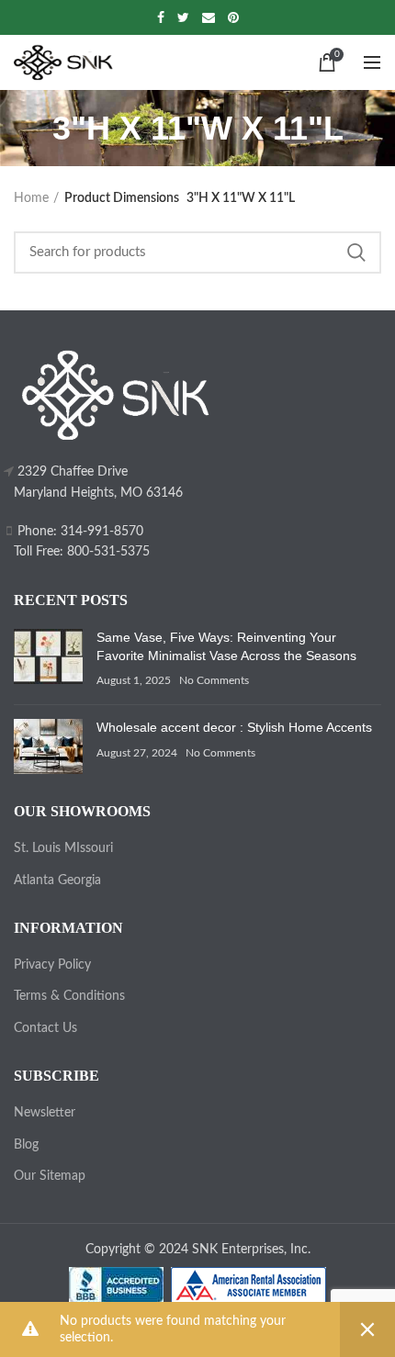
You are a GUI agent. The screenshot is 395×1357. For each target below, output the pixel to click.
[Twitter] (183, 17)
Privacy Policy (52, 965)
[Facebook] (161, 17)
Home (31, 198)
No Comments (214, 680)
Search (356, 252)
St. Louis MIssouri (63, 848)
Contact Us (45, 1028)
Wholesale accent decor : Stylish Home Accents (234, 727)
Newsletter (44, 1112)
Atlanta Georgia (57, 880)
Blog (26, 1144)
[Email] (208, 17)
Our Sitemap (49, 1176)
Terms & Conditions (69, 996)
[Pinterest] (233, 17)
